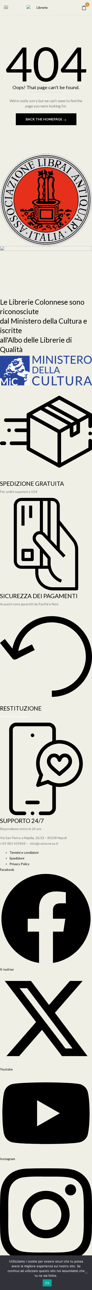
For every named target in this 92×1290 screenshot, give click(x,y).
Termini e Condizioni (15, 716)
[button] (84, 7)
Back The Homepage (44, 119)
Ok (47, 1283)
